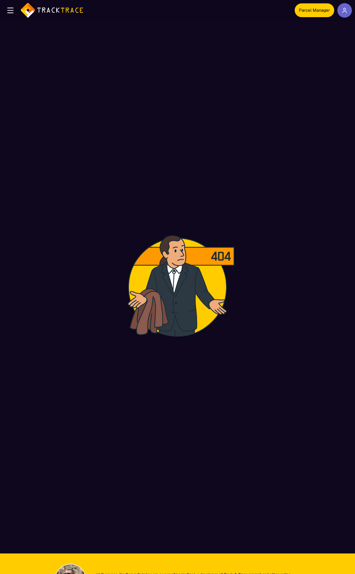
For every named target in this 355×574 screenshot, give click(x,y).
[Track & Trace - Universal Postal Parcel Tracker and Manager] (52, 10)
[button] (10, 10)
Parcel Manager (314, 10)
